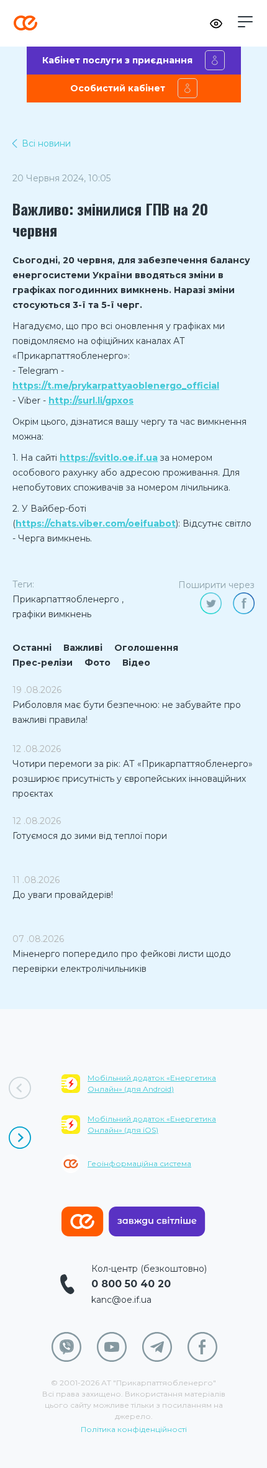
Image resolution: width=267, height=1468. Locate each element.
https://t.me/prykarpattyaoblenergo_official (115, 385)
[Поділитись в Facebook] (244, 603)
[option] (164, 1132)
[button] (245, 21)
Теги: (23, 584)
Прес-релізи (42, 662)
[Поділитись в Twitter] (211, 603)
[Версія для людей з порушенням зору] (216, 23)
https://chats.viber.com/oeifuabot (96, 523)
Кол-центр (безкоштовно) (149, 1268)
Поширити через (216, 585)
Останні (32, 647)
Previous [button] (20, 1088)
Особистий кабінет (117, 88)
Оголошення (146, 647)
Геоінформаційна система (139, 1163)
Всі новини (46, 143)
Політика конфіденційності (134, 1429)
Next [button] (20, 1137)
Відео (136, 662)
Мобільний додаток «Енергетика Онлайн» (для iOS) (152, 1124)
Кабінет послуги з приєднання (117, 60)
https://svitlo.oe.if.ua (109, 457)
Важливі (82, 647)
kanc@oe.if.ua (121, 1299)
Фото (97, 662)
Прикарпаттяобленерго (65, 599)
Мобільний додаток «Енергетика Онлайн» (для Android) (152, 1083)
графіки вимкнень (51, 614)
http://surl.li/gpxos (91, 400)
